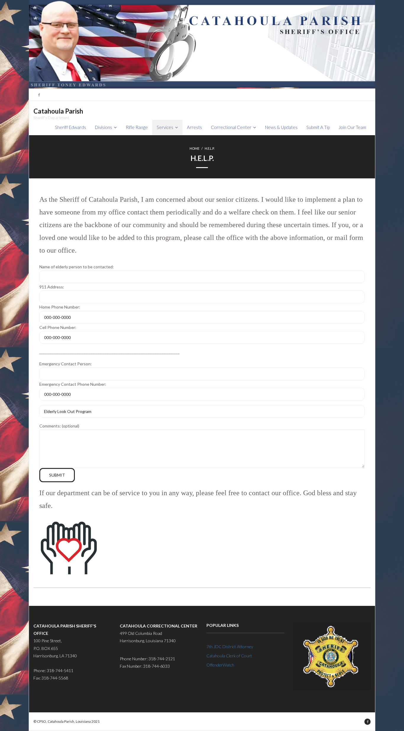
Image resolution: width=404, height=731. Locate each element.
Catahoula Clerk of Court (229, 655)
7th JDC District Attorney (229, 646)
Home (194, 148)
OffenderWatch (220, 664)
